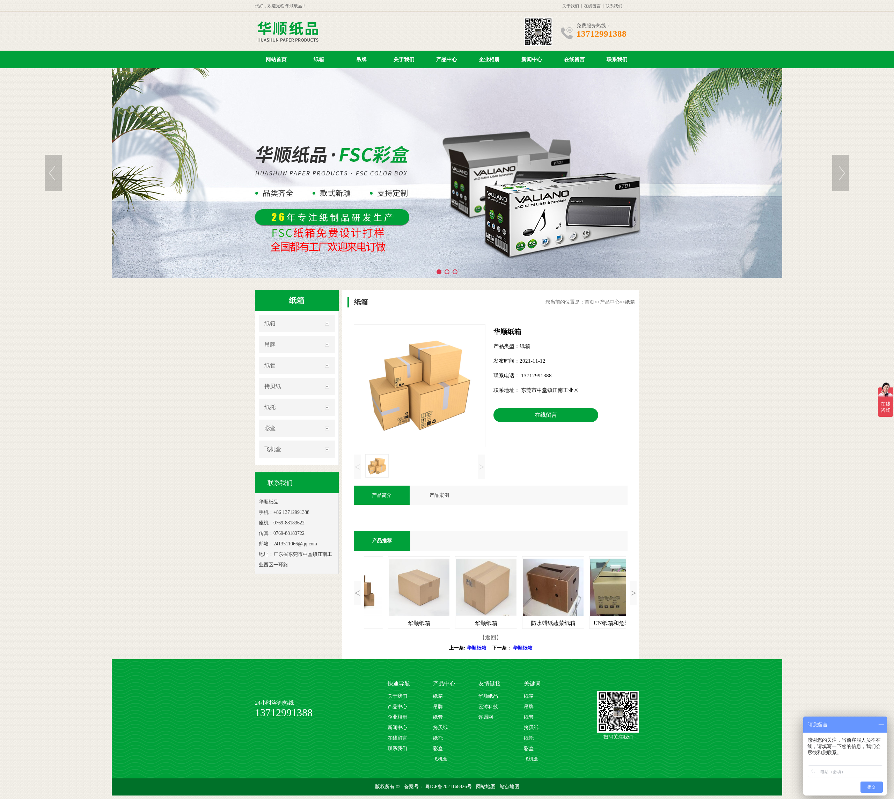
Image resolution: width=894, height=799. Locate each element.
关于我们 (570, 5)
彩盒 (270, 428)
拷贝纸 (272, 386)
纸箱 (319, 59)
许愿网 (485, 717)
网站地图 (486, 786)
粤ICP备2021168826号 (449, 786)
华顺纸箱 (476, 648)
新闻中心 (531, 59)
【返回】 (490, 637)
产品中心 (446, 59)
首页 (589, 302)
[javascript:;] (447, 173)
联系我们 (614, 5)
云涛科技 (488, 706)
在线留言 (592, 5)
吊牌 (361, 59)
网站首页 (276, 59)
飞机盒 (272, 449)
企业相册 (489, 59)
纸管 (270, 365)
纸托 (270, 407)
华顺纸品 (488, 696)
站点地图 (509, 786)
